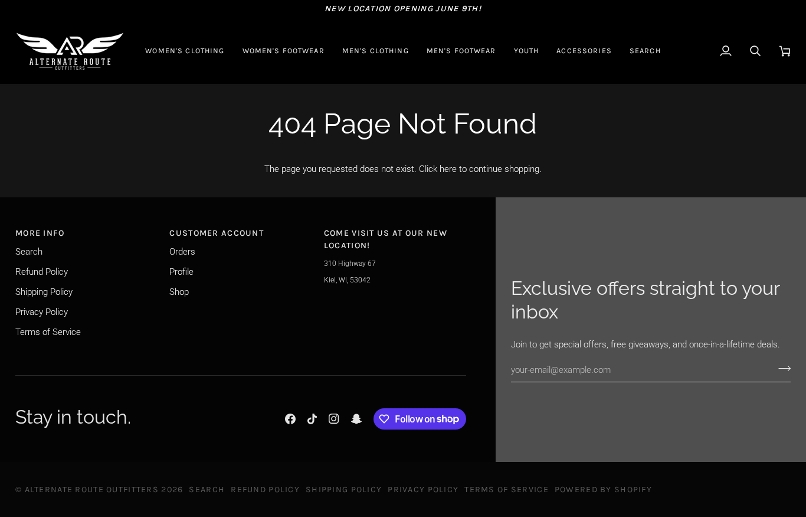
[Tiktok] (312, 419)
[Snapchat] (356, 419)
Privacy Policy (41, 312)
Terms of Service (48, 332)
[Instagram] (334, 419)
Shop (179, 292)
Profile (181, 271)
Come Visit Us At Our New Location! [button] (385, 239)
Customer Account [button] (216, 233)
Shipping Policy (44, 292)
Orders (182, 251)
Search (28, 251)
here (448, 169)
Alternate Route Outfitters (92, 490)
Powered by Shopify (603, 490)
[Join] (781, 368)
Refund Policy (41, 271)
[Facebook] (290, 419)
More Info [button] (40, 233)
